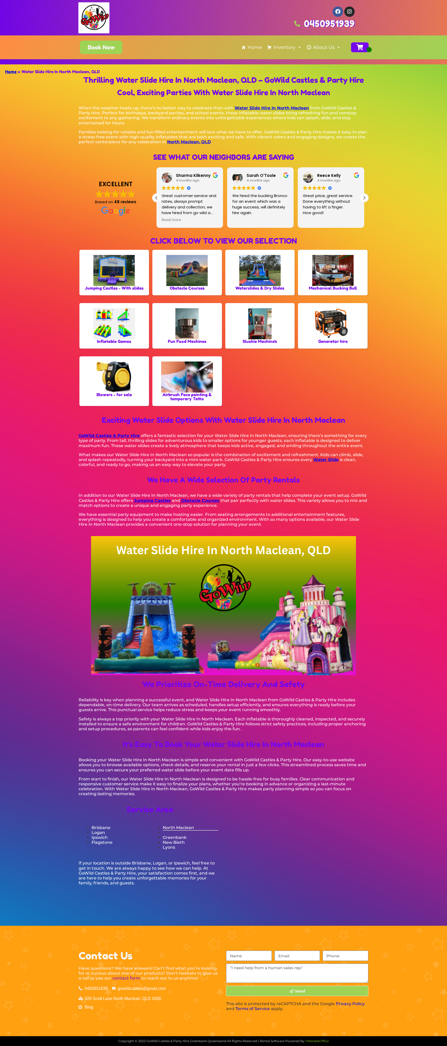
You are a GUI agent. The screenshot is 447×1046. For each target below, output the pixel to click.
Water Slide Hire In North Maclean (272, 108)
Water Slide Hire (132, 788)
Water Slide (326, 459)
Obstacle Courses (200, 500)
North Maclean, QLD (189, 141)
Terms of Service (252, 1008)
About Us (323, 47)
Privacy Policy (350, 1003)
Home (255, 47)
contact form (126, 978)
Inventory (284, 47)
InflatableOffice (317, 1041)
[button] (364, 198)
